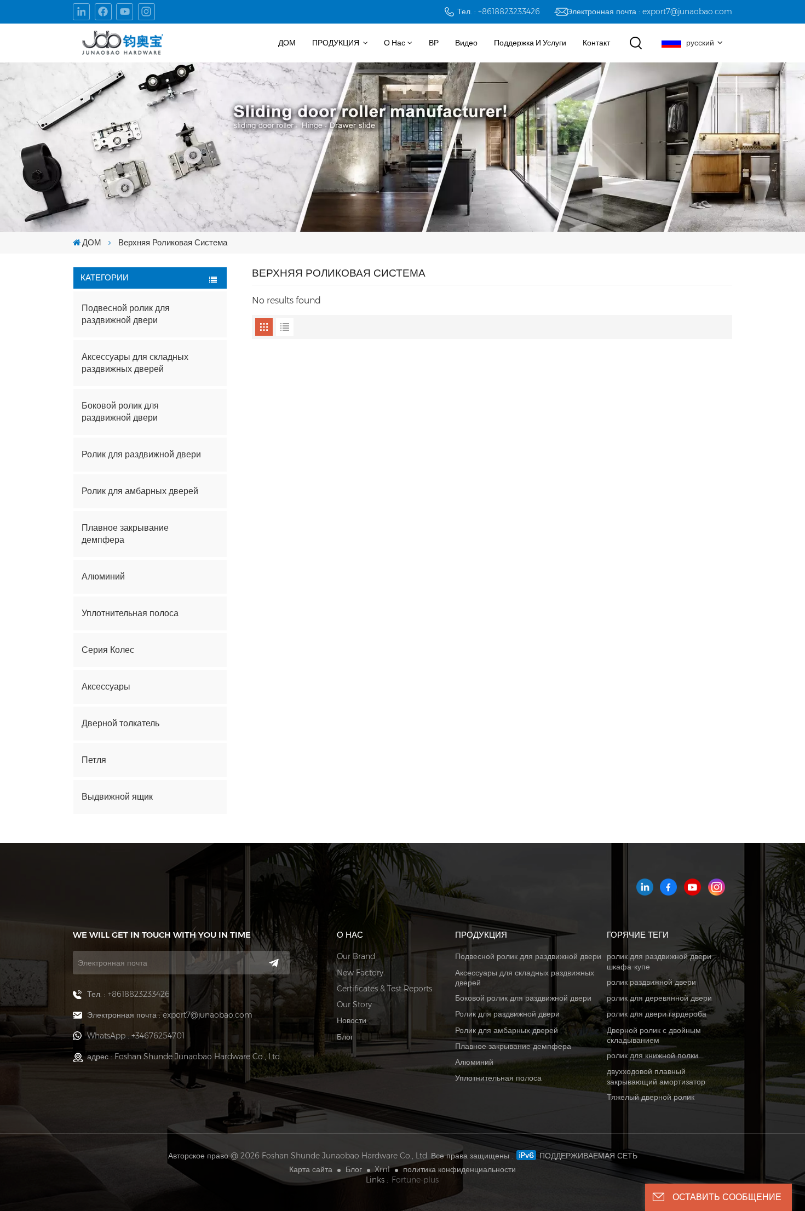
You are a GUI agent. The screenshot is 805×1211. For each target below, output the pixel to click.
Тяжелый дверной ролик (650, 1097)
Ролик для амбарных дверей (140, 491)
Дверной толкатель (120, 723)
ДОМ (287, 42)
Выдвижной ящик (117, 796)
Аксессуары (106, 686)
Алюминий (103, 576)
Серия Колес (108, 650)
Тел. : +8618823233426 (498, 11)
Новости (351, 1020)
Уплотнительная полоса (130, 613)
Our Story (354, 1004)
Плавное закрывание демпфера (125, 534)
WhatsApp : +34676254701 (136, 1035)
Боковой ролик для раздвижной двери (120, 411)
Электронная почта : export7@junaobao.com (649, 11)
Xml (382, 1169)
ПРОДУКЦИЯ (336, 42)
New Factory (360, 972)
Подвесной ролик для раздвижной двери (126, 314)
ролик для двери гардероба (656, 1013)
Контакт (596, 42)
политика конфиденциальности (459, 1169)
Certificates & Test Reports (384, 988)
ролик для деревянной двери (659, 998)
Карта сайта (310, 1169)
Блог (345, 1036)
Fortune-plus (415, 1179)
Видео (466, 42)
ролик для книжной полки (652, 1055)
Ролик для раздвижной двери (141, 454)
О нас (394, 42)
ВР (434, 42)
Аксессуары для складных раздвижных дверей (135, 363)
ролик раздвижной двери (651, 982)
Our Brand (356, 956)
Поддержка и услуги (530, 42)
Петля (94, 760)
